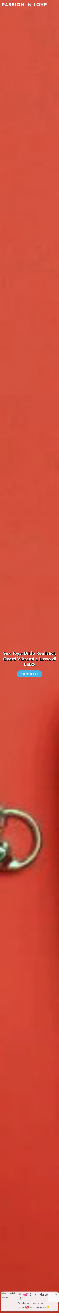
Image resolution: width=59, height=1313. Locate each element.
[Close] (56, 1294)
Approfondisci (30, 674)
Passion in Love (24, 4)
